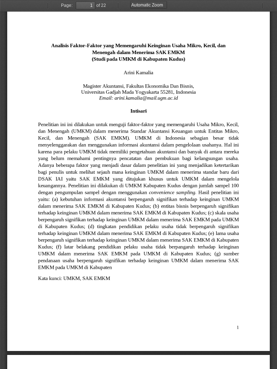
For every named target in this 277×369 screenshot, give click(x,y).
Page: (66, 5)
